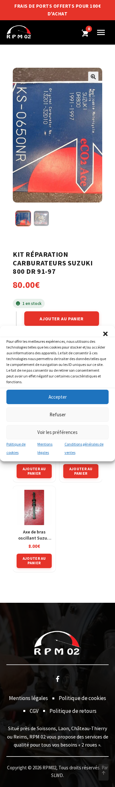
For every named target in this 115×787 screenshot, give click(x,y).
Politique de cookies (82, 698)
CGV (34, 710)
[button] (105, 334)
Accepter (58, 397)
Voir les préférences (57, 432)
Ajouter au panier (61, 319)
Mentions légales (28, 698)
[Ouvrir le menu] (101, 32)
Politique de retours (73, 710)
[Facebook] (57, 678)
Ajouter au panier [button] (34, 471)
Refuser (58, 414)
